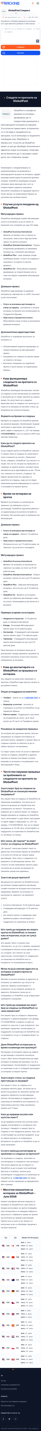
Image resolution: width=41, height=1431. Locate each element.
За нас (3, 1381)
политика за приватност (10, 1385)
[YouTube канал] (15, 1419)
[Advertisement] (20, 71)
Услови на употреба (9, 1389)
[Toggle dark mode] (33, 3)
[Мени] (37, 3)
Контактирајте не (8, 1405)
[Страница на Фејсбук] (3, 1419)
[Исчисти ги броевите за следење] (37, 41)
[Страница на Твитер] (9, 1419)
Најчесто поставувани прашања (13, 1401)
